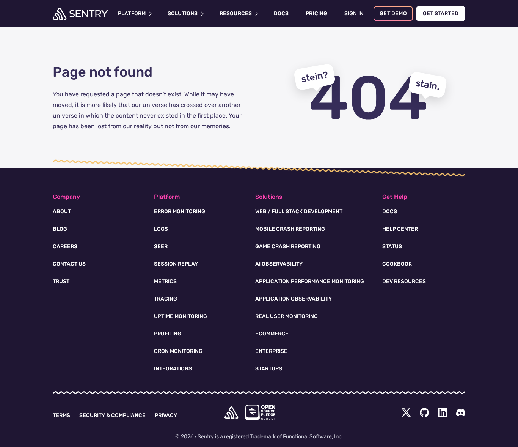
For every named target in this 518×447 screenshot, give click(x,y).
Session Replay (176, 264)
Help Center (400, 229)
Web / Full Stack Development (298, 211)
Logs (161, 229)
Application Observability (293, 299)
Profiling (167, 334)
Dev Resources (404, 281)
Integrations (173, 368)
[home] (231, 412)
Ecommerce (272, 334)
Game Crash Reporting (287, 246)
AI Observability (279, 264)
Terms (61, 415)
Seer (161, 246)
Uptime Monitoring (180, 316)
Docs (389, 211)
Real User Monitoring (286, 316)
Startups (268, 368)
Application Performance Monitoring (309, 281)
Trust (61, 281)
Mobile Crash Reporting (290, 229)
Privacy (166, 415)
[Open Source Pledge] (260, 412)
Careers (65, 246)
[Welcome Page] (80, 14)
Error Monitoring (179, 211)
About (62, 211)
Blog (60, 229)
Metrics (165, 281)
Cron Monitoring (178, 351)
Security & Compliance (112, 415)
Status (392, 246)
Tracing (165, 299)
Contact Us (69, 264)
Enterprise (271, 351)
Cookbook (397, 264)
